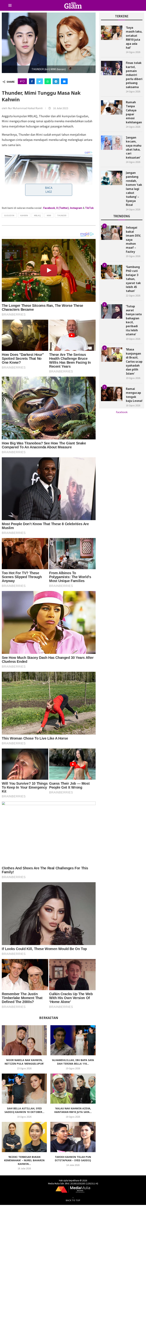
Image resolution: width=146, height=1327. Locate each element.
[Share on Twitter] (39, 81)
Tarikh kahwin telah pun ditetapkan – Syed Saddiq (73, 1158)
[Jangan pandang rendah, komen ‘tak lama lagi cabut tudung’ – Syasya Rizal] (111, 178)
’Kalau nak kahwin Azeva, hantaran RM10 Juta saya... (73, 1110)
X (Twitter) (62, 208)
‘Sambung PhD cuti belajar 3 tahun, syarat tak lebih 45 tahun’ (133, 279)
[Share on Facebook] (32, 81)
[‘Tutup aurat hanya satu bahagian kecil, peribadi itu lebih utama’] (111, 311)
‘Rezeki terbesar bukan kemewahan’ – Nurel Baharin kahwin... (24, 1160)
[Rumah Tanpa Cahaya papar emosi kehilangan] (111, 107)
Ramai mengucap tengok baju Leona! (134, 395)
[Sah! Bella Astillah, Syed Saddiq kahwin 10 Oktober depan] (24, 1089)
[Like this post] (23, 81)
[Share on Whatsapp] (48, 81)
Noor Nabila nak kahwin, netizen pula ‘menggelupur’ (24, 1061)
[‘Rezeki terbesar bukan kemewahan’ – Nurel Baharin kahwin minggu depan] (24, 1137)
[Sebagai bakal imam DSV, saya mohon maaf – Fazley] (111, 233)
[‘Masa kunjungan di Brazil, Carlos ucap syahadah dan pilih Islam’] (111, 354)
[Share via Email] (64, 81)
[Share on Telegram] (56, 81)
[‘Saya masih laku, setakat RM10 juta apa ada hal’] (111, 33)
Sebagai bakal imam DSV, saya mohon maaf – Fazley (133, 239)
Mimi (49, 215)
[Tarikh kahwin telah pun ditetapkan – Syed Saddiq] (72, 1137)
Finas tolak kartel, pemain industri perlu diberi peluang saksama (134, 75)
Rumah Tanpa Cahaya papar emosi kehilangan (134, 112)
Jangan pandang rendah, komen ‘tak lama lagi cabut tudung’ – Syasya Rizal (134, 189)
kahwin (24, 215)
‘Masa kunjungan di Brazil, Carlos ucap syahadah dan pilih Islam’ (134, 361)
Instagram (76, 208)
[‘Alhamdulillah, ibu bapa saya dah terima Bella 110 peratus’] (72, 1040)
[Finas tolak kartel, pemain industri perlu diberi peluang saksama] (111, 68)
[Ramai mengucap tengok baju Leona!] (111, 394)
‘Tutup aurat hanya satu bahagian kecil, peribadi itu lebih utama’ (134, 320)
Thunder (61, 215)
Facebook (49, 208)
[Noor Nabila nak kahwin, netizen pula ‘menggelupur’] (24, 1040)
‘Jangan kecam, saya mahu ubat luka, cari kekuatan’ (134, 147)
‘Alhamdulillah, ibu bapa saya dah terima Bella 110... (73, 1061)
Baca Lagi (48, 190)
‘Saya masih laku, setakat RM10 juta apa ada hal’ (134, 38)
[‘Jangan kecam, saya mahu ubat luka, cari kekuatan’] (111, 142)
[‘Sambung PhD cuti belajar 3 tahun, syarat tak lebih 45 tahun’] (111, 272)
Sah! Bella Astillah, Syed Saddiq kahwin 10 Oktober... (24, 1110)
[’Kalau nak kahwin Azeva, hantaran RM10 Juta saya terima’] (72, 1089)
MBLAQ (37, 215)
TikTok (89, 208)
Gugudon (9, 215)
